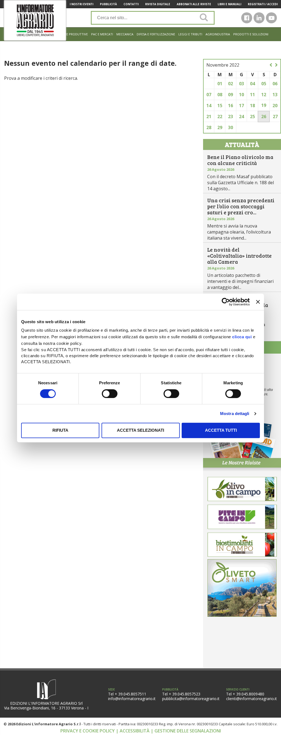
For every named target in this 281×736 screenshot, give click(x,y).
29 (219, 127)
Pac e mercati (102, 34)
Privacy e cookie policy (88, 731)
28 (208, 127)
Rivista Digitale (157, 4)
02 (230, 84)
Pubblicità (108, 4)
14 (208, 106)
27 (275, 116)
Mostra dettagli (234, 413)
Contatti (131, 4)
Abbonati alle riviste (194, 4)
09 (230, 95)
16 (230, 106)
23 (230, 116)
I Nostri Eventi (81, 4)
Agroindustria (218, 34)
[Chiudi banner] (258, 302)
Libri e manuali (229, 4)
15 (219, 106)
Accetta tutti (221, 430)
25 (252, 116)
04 (252, 84)
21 (208, 116)
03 (241, 84)
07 (208, 95)
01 (219, 84)
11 (252, 95)
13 (274, 95)
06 (274, 84)
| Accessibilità (133, 731)
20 (274, 106)
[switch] (109, 393)
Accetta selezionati (140, 430)
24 (241, 116)
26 (263, 116)
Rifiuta (60, 430)
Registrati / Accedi (263, 4)
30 (230, 127)
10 (241, 95)
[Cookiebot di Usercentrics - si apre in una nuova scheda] (226, 302)
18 (252, 106)
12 (263, 95)
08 (219, 95)
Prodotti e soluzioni (250, 34)
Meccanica (124, 34)
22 (219, 116)
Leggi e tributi (190, 34)
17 (241, 106)
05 (263, 84)
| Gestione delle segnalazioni (186, 731)
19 (263, 105)
